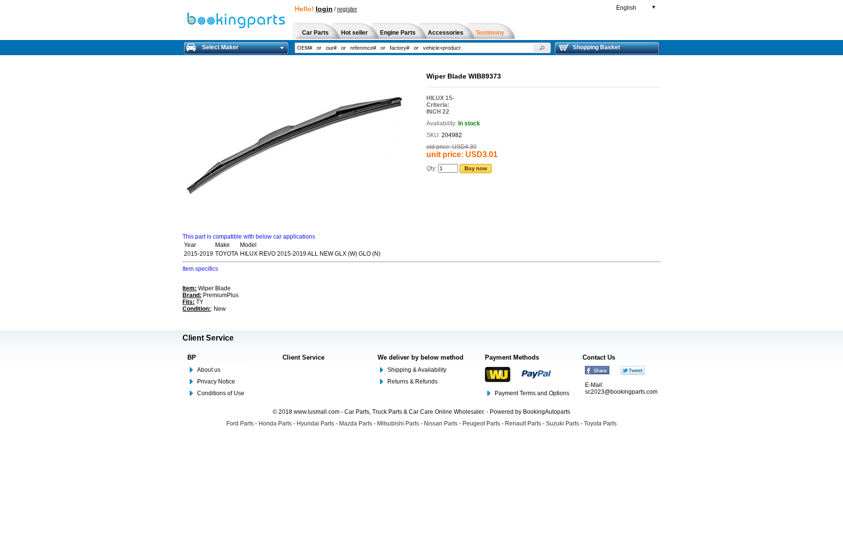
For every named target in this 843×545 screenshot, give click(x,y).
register (347, 9)
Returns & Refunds (412, 381)
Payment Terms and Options (532, 393)
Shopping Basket (596, 47)
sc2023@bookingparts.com (621, 391)
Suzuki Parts (562, 423)
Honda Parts (275, 423)
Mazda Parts (355, 423)
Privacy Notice (216, 381)
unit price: (444, 154)
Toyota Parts (600, 423)
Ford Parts (240, 423)
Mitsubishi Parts (398, 423)
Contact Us (598, 357)
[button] (542, 47)
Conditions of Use (220, 393)
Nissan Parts (441, 423)
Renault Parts (523, 423)
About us (209, 369)
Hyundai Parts (315, 423)
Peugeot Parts (481, 423)
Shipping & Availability (416, 369)
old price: (438, 146)
